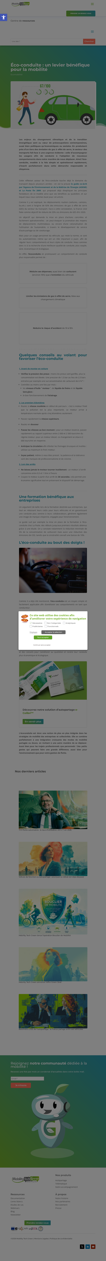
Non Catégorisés (54, 623)
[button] (3, 17)
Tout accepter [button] (43, 637)
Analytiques (70, 623)
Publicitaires (37, 626)
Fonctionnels (52, 626)
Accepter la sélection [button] (53, 632)
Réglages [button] (33, 632)
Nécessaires (37, 623)
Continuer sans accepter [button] (42, 645)
